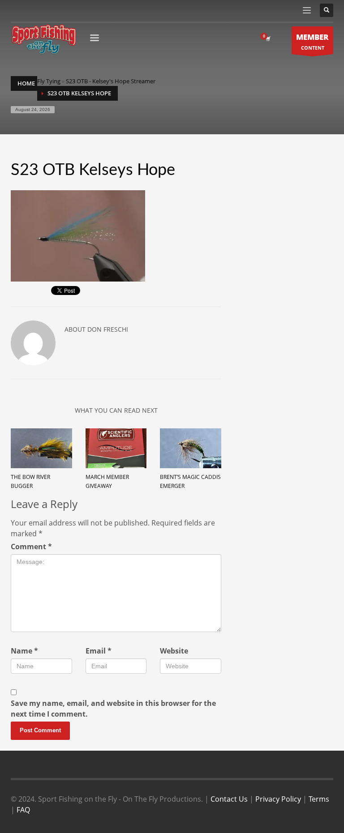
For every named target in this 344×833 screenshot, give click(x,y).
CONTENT (312, 41)
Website (174, 651)
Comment (31, 546)
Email (99, 651)
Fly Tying (48, 81)
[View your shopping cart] (267, 39)
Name (24, 651)
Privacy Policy (278, 799)
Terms (319, 799)
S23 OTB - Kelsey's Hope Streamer (110, 81)
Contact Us (229, 799)
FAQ (23, 810)
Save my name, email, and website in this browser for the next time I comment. (113, 708)
